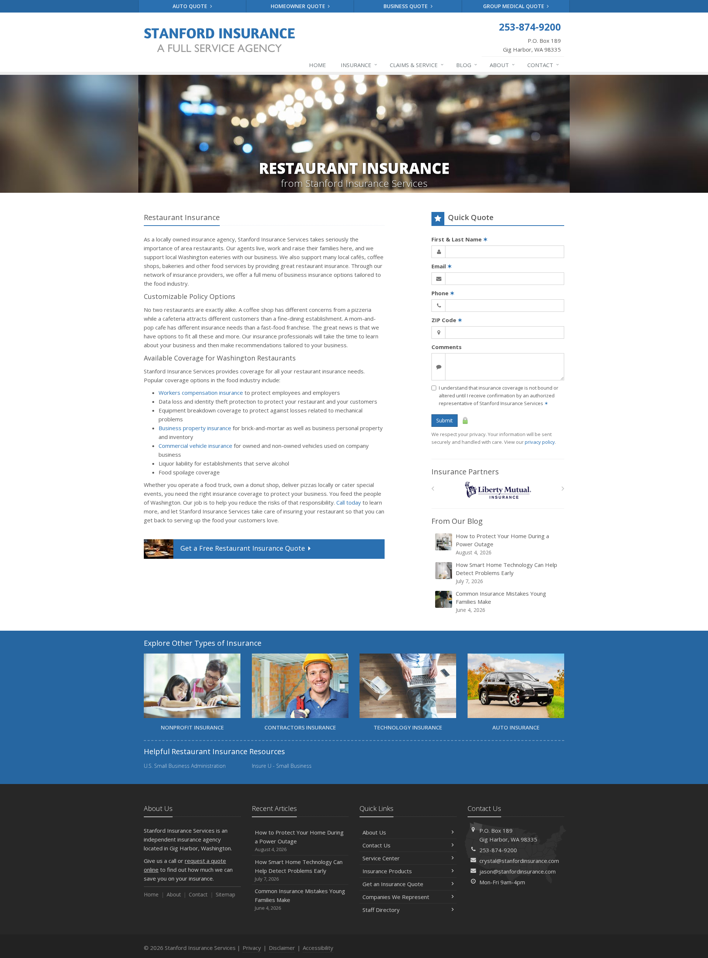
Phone (443, 293)
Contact (543, 65)
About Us (374, 832)
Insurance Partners (465, 472)
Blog (466, 65)
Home (317, 65)
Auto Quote (191, 6)
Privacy (252, 947)
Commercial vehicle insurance (195, 445)
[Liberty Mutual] (498, 490)
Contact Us (376, 845)
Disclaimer (282, 947)
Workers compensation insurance (201, 392)
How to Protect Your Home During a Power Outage (502, 544)
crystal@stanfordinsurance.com (519, 860)
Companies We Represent (395, 896)
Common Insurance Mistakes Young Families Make (501, 601)
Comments (446, 347)
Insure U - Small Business (282, 765)
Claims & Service (417, 65)
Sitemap (225, 894)
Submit (444, 420)
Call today (348, 502)
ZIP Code (446, 320)
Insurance (359, 65)
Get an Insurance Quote (392, 884)
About (502, 65)
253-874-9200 (498, 850)
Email (441, 266)
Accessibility (318, 947)
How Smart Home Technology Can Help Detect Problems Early (506, 573)
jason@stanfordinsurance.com (517, 871)
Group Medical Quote (514, 6)
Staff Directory (381, 909)
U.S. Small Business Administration (185, 765)
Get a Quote (242, 548)
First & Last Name (459, 239)
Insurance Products (387, 871)
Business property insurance (195, 428)
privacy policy (540, 442)
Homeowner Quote (299, 6)
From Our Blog (457, 521)
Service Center (381, 858)
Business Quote (406, 6)
